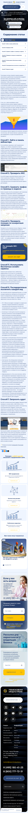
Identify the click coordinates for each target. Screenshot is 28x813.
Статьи (6, 12)
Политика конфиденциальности (12, 792)
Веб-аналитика (6, 737)
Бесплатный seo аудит (10, 7)
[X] (8, 451)
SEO (4, 540)
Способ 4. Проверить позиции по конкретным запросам (12, 56)
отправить (10, 617)
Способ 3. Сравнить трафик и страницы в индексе (13, 51)
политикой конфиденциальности (13, 627)
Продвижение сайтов (7, 728)
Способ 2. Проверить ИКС (7, 47)
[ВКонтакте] (3, 451)
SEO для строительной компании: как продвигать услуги (13, 558)
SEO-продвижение (14, 474)
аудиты (17, 402)
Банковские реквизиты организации (13, 800)
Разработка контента (7, 742)
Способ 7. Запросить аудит (8, 69)
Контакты (16, 747)
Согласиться (18, 810)
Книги (15, 732)
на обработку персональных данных (16, 679)
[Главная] (2, 12)
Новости (16, 730)
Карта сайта (16, 737)
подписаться (11, 672)
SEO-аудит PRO (6, 730)
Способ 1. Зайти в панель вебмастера (10, 43)
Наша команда (17, 742)
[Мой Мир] (6, 451)
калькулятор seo (12, 700)
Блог (15, 728)
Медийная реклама (7, 740)
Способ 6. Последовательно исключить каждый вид (13, 65)
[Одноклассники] (4, 451)
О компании (16, 740)
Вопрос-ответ (17, 735)
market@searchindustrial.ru (12, 762)
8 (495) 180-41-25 (12, 598)
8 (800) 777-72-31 (13, 771)
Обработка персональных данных (12, 795)
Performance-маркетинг (14, 523)
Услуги (5, 725)
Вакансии (16, 745)
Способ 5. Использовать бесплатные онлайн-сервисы (12, 61)
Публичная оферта (8, 797)
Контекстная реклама (14, 498)
